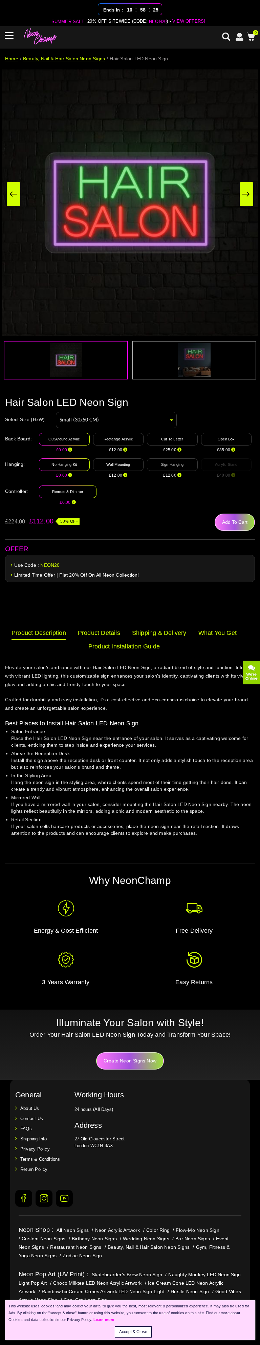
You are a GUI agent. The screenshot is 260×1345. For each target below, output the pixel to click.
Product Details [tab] (99, 632)
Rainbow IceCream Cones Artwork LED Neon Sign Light (103, 1291)
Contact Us (31, 1118)
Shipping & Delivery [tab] (159, 632)
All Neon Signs (73, 1230)
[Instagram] (44, 1198)
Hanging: (15, 464)
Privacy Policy (35, 1149)
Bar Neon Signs (192, 1238)
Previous (13, 194)
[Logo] (41, 36)
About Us (29, 1108)
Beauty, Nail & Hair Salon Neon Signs (64, 58)
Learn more (103, 1320)
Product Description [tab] (39, 632)
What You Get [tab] (217, 632)
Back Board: (18, 438)
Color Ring (158, 1230)
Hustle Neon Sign (190, 1291)
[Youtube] (64, 1198)
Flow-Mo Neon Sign (197, 1230)
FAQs (26, 1128)
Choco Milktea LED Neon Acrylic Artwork (97, 1283)
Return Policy (34, 1169)
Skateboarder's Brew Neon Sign (127, 1274)
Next (246, 194)
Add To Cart (234, 522)
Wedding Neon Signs (146, 1238)
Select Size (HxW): (25, 419)
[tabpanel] (130, 757)
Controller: (16, 491)
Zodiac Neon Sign (82, 1255)
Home (11, 58)
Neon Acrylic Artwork (117, 1230)
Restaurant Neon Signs (75, 1247)
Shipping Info (33, 1138)
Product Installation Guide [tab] (124, 646)
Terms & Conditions (40, 1159)
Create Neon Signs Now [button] (130, 1060)
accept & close (133, 1331)
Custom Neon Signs (43, 1238)
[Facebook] (23, 1198)
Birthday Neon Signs (94, 1238)
